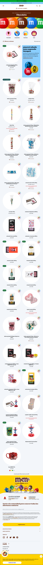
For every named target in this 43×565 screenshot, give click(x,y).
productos (17, 12)
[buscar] (37, 6)
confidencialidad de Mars (8, 513)
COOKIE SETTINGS (6, 546)
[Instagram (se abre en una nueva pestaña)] (3, 537)
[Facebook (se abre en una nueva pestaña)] (7, 537)
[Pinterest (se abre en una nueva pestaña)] (17, 537)
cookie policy (11, 560)
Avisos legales (5, 550)
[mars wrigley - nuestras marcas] (6, 544)
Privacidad (4, 548)
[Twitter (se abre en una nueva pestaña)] (10, 537)
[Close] (41, 556)
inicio (13, 12)
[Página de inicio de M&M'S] (21, 6)
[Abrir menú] (3, 6)
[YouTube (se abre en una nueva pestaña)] (13, 537)
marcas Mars (15, 517)
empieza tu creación (28, 57)
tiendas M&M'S (11, 498)
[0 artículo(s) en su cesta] (40, 6)
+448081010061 (32, 498)
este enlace (6, 519)
